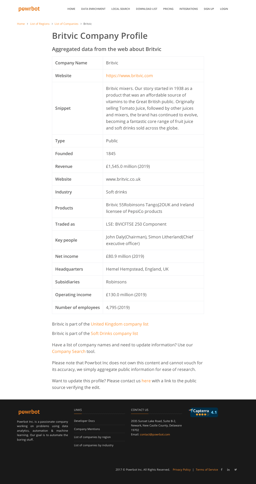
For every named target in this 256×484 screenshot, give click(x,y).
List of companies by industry (93, 445)
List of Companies (66, 24)
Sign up (209, 9)
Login (224, 9)
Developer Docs (84, 421)
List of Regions (40, 24)
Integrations (188, 9)
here (146, 380)
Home (71, 9)
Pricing (168, 9)
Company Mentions (87, 429)
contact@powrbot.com (155, 434)
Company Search (69, 351)
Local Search (120, 9)
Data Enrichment (93, 9)
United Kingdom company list (119, 324)
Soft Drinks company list (114, 333)
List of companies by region (92, 437)
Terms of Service (207, 469)
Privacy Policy (182, 469)
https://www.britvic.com (129, 75)
